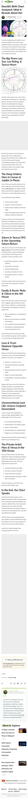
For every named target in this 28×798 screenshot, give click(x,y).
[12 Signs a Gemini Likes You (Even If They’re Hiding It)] (22, 730)
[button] (3, 1)
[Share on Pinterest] (17, 683)
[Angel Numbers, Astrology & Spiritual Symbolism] (8, 1)
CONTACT (17, 791)
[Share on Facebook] (10, 683)
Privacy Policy (12, 789)
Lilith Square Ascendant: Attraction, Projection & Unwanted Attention (9, 749)
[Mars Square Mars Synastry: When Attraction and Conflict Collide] (22, 763)
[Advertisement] (14, 135)
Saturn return (6, 250)
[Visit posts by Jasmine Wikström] (3, 17)
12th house (9, 189)
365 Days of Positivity (12, 781)
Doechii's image (12, 677)
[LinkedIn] (4, 696)
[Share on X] (14, 683)
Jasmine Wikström (11, 16)
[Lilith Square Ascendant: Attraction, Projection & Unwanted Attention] (22, 744)
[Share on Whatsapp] (21, 683)
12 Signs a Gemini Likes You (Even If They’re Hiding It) (8, 733)
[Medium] (5, 696)
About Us (4, 789)
